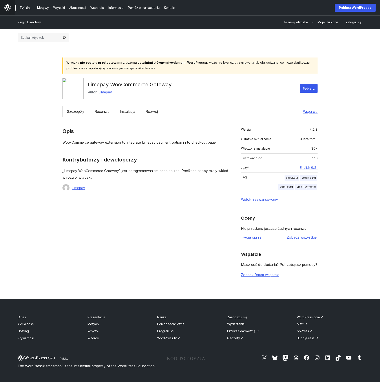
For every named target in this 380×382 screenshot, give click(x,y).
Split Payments (306, 186)
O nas (22, 317)
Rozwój (152, 111)
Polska (64, 358)
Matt (302, 324)
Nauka (161, 317)
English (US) (309, 167)
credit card (308, 177)
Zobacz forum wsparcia (260, 275)
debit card (286, 186)
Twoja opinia (251, 237)
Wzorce (93, 338)
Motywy (93, 324)
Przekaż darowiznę (243, 331)
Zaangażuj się (237, 317)
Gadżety (235, 338)
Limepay (105, 92)
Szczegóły (75, 111)
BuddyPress (307, 338)
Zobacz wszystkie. (302, 237)
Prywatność (26, 338)
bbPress (305, 331)
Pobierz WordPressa (355, 7)
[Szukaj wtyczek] (64, 37)
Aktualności (26, 324)
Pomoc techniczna (170, 324)
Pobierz (309, 88)
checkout (292, 177)
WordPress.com (310, 317)
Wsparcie (310, 111)
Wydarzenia (236, 324)
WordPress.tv (169, 338)
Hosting (23, 331)
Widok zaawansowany (259, 199)
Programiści (165, 331)
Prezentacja (96, 317)
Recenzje (102, 111)
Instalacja (127, 111)
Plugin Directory (29, 22)
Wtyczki (93, 331)
